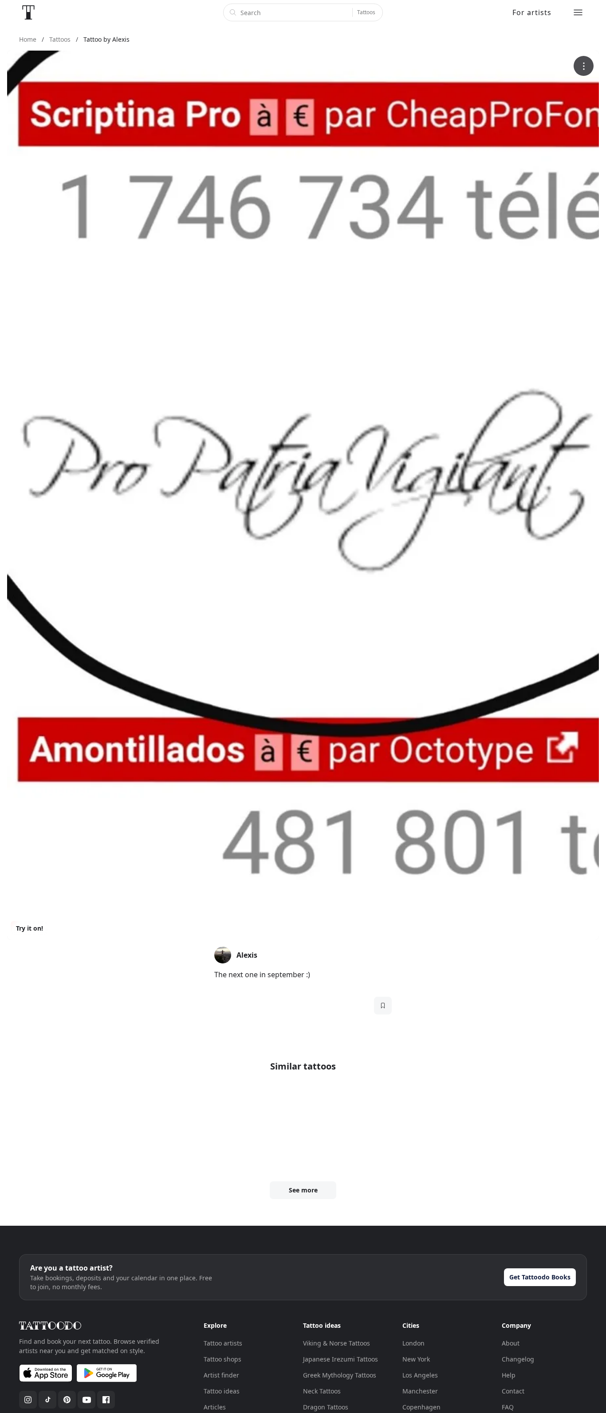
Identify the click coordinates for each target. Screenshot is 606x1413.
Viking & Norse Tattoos (336, 1343)
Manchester (420, 1391)
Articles (215, 1407)
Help (508, 1375)
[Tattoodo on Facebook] (106, 1400)
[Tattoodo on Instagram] (28, 1400)
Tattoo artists (223, 1343)
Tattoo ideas (222, 1391)
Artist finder (221, 1375)
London (413, 1343)
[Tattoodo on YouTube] (86, 1400)
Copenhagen (421, 1407)
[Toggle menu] (578, 12)
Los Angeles (420, 1375)
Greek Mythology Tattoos (339, 1375)
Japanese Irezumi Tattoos (340, 1359)
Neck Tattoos (322, 1391)
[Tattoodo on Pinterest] (67, 1400)
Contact (513, 1391)
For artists (531, 12)
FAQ (508, 1407)
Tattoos (366, 12)
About (510, 1343)
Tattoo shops (222, 1359)
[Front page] (28, 12)
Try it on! (29, 928)
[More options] (584, 66)
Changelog (518, 1359)
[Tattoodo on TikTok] (47, 1400)
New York (416, 1359)
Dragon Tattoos (325, 1407)
